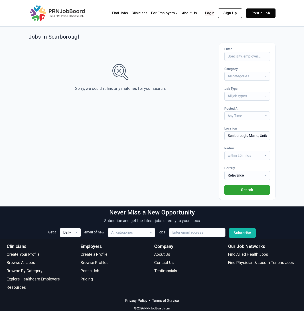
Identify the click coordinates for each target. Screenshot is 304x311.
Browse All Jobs (21, 262)
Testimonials (165, 270)
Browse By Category (25, 270)
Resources (16, 287)
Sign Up (230, 13)
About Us (189, 13)
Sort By (229, 168)
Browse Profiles (95, 262)
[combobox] (247, 76)
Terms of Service (165, 301)
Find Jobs (120, 13)
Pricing (87, 279)
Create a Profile (94, 254)
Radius (229, 148)
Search (247, 190)
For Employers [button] (163, 13)
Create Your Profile (23, 254)
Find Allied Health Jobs (248, 254)
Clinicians (140, 13)
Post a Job (260, 13)
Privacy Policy (136, 301)
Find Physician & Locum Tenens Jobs (261, 262)
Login (209, 13)
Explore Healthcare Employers (33, 279)
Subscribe (242, 233)
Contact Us (164, 262)
